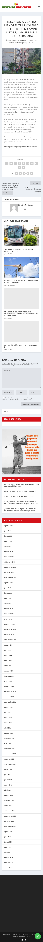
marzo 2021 (8, 858)
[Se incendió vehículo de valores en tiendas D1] (21, 331)
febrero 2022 (9, 801)
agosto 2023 (8, 707)
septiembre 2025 (10, 578)
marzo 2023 (8, 733)
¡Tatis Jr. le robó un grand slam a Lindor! (19, 497)
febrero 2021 (9, 863)
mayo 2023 (8, 723)
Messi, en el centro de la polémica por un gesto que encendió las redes (21, 485)
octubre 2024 (9, 635)
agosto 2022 (8, 769)
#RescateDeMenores (29, 147)
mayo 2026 (8, 541)
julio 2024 (7, 650)
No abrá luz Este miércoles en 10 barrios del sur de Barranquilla (21, 281)
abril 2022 (7, 790)
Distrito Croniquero (15, 43)
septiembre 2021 (10, 826)
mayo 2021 (8, 847)
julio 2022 (7, 775)
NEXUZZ (15, 934)
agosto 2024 (8, 645)
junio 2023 (8, 717)
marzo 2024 (8, 671)
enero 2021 (8, 868)
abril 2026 (7, 546)
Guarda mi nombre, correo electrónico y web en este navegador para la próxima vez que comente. (21, 398)
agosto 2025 (8, 583)
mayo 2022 (8, 785)
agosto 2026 (8, 526)
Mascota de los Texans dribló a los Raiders (19, 491)
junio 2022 (8, 780)
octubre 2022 (9, 759)
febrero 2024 (9, 676)
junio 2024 (8, 655)
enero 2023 (8, 743)
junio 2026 (8, 536)
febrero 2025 (9, 614)
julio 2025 (7, 588)
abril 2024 (7, 666)
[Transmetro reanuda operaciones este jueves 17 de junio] (21, 235)
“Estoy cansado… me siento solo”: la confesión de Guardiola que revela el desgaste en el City (21, 503)
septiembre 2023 (10, 702)
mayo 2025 (8, 598)
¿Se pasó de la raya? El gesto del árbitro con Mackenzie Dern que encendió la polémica (20, 510)
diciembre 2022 (9, 749)
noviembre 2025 (10, 567)
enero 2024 (8, 681)
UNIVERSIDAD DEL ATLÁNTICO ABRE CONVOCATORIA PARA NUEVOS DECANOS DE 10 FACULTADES (21, 314)
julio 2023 (7, 712)
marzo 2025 (8, 609)
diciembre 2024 (9, 624)
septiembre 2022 (10, 764)
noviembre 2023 (10, 692)
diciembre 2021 (9, 811)
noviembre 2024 (10, 629)
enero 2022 (8, 806)
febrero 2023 (9, 738)
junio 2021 (8, 842)
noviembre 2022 (10, 754)
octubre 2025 (9, 572)
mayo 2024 (8, 660)
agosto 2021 (8, 832)
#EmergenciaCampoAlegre (13, 147)
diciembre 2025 (9, 562)
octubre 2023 (9, 697)
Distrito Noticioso (20, 40)
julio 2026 (7, 531)
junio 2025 (8, 593)
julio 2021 (7, 837)
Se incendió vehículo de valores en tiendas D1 (20, 346)
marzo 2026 (8, 552)
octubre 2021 (9, 821)
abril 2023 (7, 728)
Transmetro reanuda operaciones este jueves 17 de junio (19, 250)
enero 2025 (8, 619)
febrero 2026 (9, 557)
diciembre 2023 (9, 686)
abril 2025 (7, 603)
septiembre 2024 (10, 640)
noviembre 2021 (10, 816)
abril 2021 (7, 852)
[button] (38, 936)
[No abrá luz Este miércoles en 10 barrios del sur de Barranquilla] (21, 267)
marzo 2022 (8, 795)
